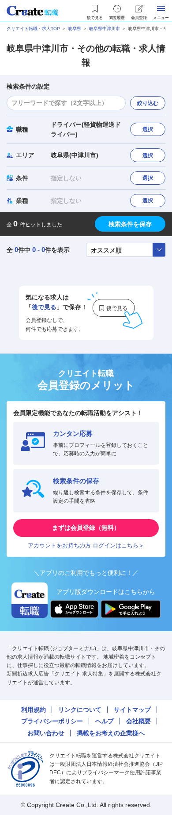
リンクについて (79, 709)
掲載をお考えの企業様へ (111, 733)
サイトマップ (132, 709)
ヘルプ (104, 721)
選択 (147, 129)
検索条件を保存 (130, 224)
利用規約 (33, 709)
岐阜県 (74, 28)
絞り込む (147, 103)
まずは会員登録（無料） (86, 527)
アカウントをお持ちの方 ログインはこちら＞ (86, 545)
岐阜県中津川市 (104, 28)
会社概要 (138, 721)
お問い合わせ (45, 733)
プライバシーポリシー (52, 721)
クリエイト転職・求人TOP (33, 28)
